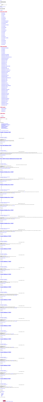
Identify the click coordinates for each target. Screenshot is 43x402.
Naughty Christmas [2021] (5, 132)
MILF (5, 140)
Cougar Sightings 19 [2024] (5, 236)
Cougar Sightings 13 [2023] (5, 312)
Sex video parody (3, 36)
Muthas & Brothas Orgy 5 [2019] (6, 171)
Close (0, 3)
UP (0, 392)
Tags (1, 395)
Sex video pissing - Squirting (4, 37)
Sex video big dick (3, 18)
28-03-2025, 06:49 (5, 241)
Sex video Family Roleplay (4, 22)
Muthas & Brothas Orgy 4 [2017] (6, 184)
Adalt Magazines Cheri (4, 62)
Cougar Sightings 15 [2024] (5, 286)
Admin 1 (2, 137)
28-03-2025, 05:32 (5, 292)
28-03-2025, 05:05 (5, 344)
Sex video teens (3, 44)
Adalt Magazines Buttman (4, 59)
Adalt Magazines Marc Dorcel (5, 84)
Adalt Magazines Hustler (4, 76)
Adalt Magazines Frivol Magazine (5, 71)
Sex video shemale (3, 40)
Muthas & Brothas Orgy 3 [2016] (6, 197)
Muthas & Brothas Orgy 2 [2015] (6, 210)
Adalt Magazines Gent (4, 81)
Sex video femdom (3, 23)
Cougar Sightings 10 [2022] (5, 352)
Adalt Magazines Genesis (4, 80)
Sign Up (1, 6)
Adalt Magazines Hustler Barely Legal (6, 77)
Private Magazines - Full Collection (4, 123)
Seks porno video (1, 266)
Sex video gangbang (3, 27)
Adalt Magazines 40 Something (5, 54)
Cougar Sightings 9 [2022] (5, 365)
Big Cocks (4, 205)
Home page (2, 393)
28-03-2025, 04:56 (5, 357)
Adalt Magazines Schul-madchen (5, 89)
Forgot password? (3, 6)
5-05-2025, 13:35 (5, 215)
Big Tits (8, 167)
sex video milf (4, 150)
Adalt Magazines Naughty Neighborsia (6, 85)
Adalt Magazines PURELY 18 (5, 99)
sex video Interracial (8, 189)
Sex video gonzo (3, 28)
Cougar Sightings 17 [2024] (5, 261)
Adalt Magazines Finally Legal (5, 68)
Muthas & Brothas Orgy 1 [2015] (6, 223)
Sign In (1, 0)
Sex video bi (2, 15)
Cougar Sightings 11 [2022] (5, 338)
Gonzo (11, 360)
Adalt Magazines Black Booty (5, 58)
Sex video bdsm (3, 14)
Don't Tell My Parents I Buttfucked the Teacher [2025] (11, 158)
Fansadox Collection (3, 108)
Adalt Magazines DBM (4, 67)
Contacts (2, 394)
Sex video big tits (3, 19)
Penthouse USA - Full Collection (4, 126)
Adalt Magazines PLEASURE (5, 94)
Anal (0, 152)
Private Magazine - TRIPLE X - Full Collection (5, 124)
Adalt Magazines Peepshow (4, 90)
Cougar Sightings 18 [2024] (5, 248)
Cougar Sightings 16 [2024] (5, 274)
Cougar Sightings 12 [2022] (5, 325)
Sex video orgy (3, 35)
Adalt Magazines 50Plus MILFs (5, 55)
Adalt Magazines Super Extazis (5, 93)
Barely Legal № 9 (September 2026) (4, 128)
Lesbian (7, 140)
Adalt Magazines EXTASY (4, 72)
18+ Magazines (3, 49)
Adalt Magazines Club (4, 64)
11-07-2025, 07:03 (5, 164)
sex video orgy (4, 189)
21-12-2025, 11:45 (5, 137)
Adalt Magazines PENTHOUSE (5, 98)
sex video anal (1, 150)
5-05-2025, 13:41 (5, 177)
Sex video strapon (3, 41)
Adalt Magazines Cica (4, 63)
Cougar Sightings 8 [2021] (5, 378)
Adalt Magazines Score (4, 102)
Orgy (14, 205)
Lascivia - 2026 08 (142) (3, 127)
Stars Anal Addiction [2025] (5, 145)
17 (4, 391)
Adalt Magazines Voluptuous (4, 103)
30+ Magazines (3, 50)
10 (3, 391)
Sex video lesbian (3, 31)
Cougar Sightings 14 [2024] (5, 299)
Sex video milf (3, 32)
